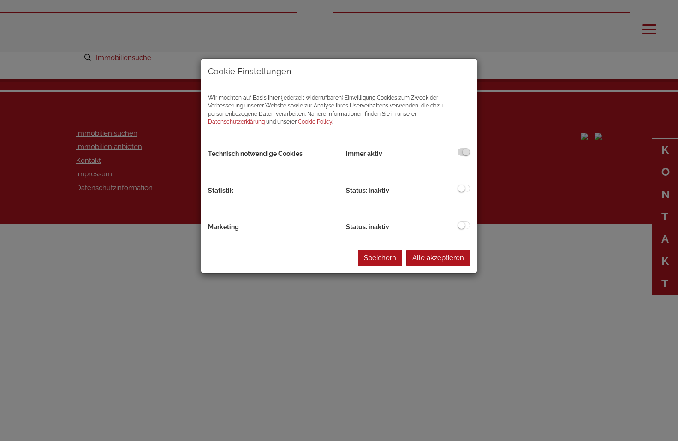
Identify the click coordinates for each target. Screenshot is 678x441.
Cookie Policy (315, 122)
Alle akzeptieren (438, 258)
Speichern (380, 258)
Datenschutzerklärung (236, 122)
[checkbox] (464, 152)
